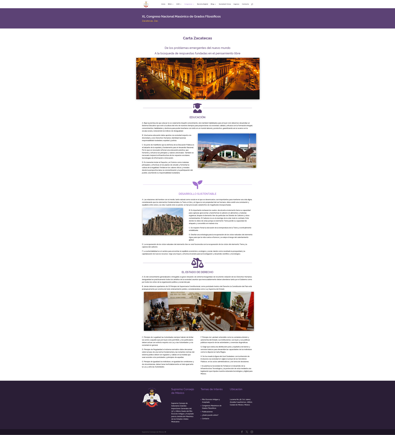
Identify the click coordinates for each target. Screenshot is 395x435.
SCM (178, 4)
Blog (212, 4)
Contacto (245, 4)
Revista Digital (202, 4)
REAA (170, 4)
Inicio (163, 4)
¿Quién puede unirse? (210, 415)
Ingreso (236, 4)
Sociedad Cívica (225, 4)
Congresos (188, 4)
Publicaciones (207, 412)
